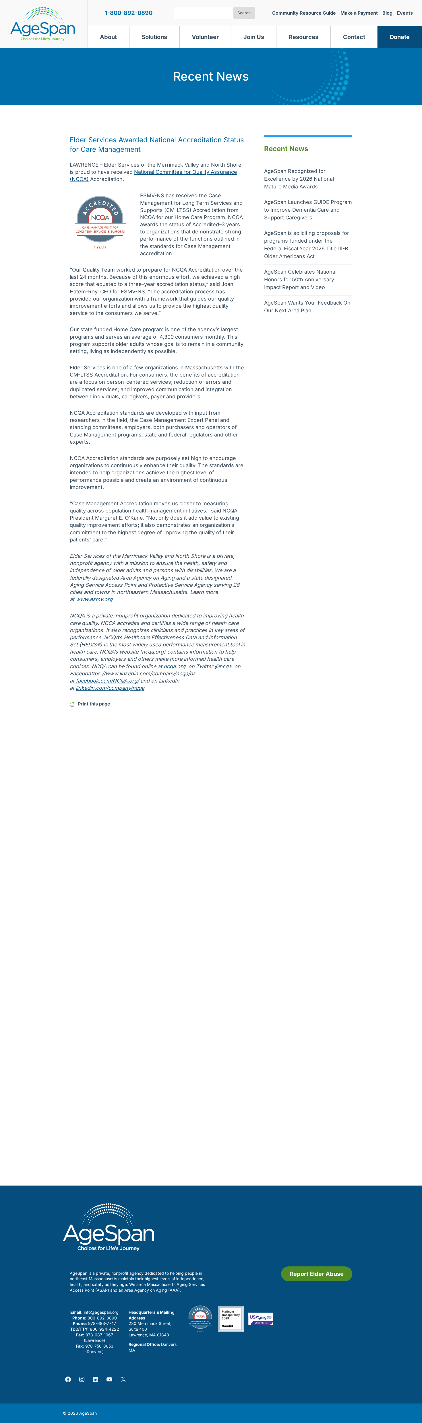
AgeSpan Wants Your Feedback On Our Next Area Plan (307, 306)
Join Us (253, 37)
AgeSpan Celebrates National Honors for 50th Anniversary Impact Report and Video (300, 279)
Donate (400, 37)
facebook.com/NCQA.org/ (106, 681)
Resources (303, 37)
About (108, 37)
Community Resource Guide (304, 13)
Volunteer (205, 37)
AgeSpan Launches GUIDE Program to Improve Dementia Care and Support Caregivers (308, 210)
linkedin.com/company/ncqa (110, 688)
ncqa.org (174, 666)
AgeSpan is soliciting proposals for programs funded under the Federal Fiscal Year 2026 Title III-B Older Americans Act (306, 244)
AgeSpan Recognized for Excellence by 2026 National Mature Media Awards (299, 179)
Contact (354, 37)
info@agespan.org (101, 1312)
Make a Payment (359, 13)
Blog (387, 13)
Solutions (154, 37)
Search (244, 12)
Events (405, 13)
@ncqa (222, 666)
